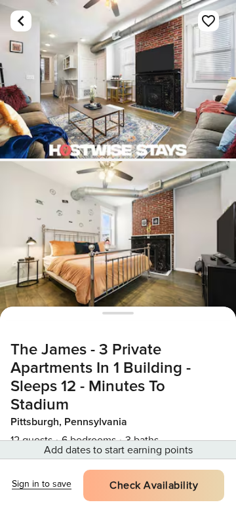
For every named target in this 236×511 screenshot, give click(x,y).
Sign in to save (41, 483)
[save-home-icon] (208, 20)
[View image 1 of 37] (118, 79)
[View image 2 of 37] (118, 240)
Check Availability (153, 485)
